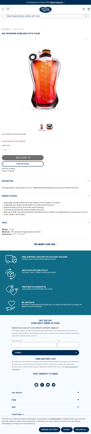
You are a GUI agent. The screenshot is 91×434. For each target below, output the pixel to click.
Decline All (81, 430)
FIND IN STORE (22, 164)
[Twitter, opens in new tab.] (53, 385)
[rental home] (8, 9)
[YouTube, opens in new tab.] (48, 385)
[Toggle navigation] (2, 9)
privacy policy (56, 419)
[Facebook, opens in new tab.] (42, 385)
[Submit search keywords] (83, 14)
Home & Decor (18, 29)
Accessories (6, 29)
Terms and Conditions (71, 366)
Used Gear (17, 414)
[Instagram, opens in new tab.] (36, 385)
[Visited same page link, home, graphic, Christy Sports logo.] (45, 9)
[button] (86, 39)
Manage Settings (49, 430)
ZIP (58, 341)
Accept (67, 430)
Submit (18, 353)
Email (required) (17, 341)
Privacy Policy (15, 369)
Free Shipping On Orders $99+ (44, 2)
